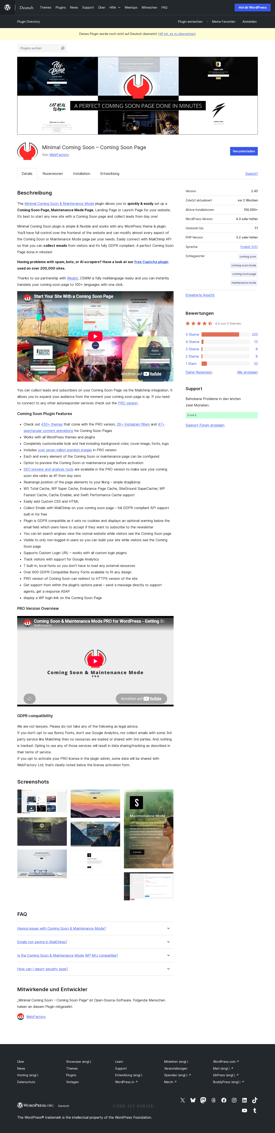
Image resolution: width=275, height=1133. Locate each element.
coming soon (248, 256)
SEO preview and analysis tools (48, 469)
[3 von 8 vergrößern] (61, 855)
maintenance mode (244, 282)
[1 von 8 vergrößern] (61, 795)
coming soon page (244, 274)
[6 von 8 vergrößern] (114, 856)
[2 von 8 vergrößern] (61, 823)
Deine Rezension (199, 372)
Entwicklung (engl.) (128, 1075)
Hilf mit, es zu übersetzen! (177, 34)
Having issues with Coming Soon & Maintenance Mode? (61, 928)
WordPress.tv (126, 1082)
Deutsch (63, 1106)
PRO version (128, 403)
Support (251, 173)
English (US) (249, 247)
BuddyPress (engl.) (228, 1082)
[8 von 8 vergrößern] (168, 878)
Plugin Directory (28, 21)
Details (27, 173)
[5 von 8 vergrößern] (114, 827)
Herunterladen (244, 151)
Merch (170, 1082)
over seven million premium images (65, 450)
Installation (81, 173)
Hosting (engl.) (27, 1075)
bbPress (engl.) (226, 1075)
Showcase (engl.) (78, 1061)
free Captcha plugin (151, 262)
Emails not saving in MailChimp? (42, 942)
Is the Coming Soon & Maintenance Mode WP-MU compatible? (67, 955)
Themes (72, 1068)
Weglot (72, 278)
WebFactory (59, 155)
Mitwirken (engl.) (176, 1061)
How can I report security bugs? (42, 969)
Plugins (71, 1075)
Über (20, 1061)
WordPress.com (226, 1061)
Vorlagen (72, 1082)
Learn (119, 1061)
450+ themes (52, 424)
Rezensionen (53, 173)
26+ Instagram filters (133, 424)
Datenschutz (26, 1082)
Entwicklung (109, 173)
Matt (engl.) (223, 1068)
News (21, 1068)
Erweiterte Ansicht (200, 295)
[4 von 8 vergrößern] (114, 795)
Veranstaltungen (175, 1068)
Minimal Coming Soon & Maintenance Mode (59, 203)
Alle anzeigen (247, 372)
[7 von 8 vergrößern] (168, 795)
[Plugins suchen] (62, 48)
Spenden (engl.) (177, 1075)
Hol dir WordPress (253, 7)
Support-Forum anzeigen (205, 425)
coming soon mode (243, 265)
